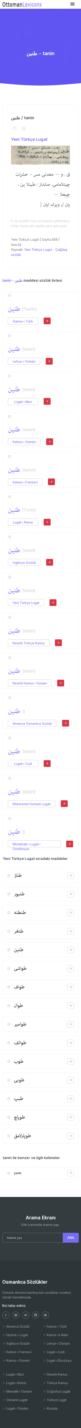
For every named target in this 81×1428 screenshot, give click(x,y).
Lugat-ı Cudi (23, 764)
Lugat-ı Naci (23, 402)
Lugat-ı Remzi (23, 522)
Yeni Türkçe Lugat (29, 139)
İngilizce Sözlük (24, 563)
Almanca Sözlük (17, 1326)
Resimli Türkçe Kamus (29, 643)
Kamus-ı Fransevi (25, 482)
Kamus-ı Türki (23, 321)
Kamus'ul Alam (57, 1335)
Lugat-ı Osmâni (16, 1408)
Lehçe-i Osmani (24, 361)
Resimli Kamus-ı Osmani (30, 683)
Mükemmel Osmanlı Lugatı (32, 804)
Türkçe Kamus (57, 1383)
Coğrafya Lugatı (58, 1391)
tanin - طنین (12, 280)
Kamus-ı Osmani (24, 442)
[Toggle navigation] (72, 4)
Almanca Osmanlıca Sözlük (32, 723)
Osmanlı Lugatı (16, 1400)
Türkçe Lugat (56, 1400)
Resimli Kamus (57, 1374)
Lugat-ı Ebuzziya (58, 1360)
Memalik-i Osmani (18, 1391)
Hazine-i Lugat (16, 1335)
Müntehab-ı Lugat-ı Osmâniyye (26, 844)
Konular (52, 1408)
